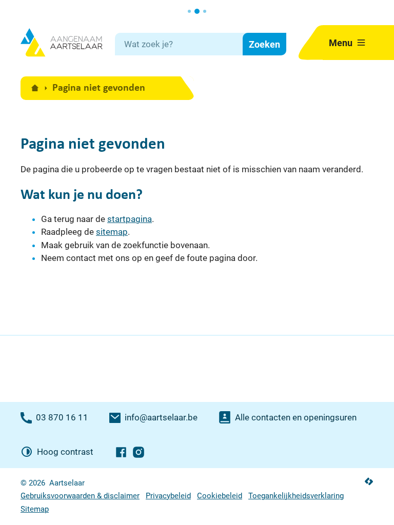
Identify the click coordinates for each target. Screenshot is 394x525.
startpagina (129, 219)
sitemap (112, 232)
